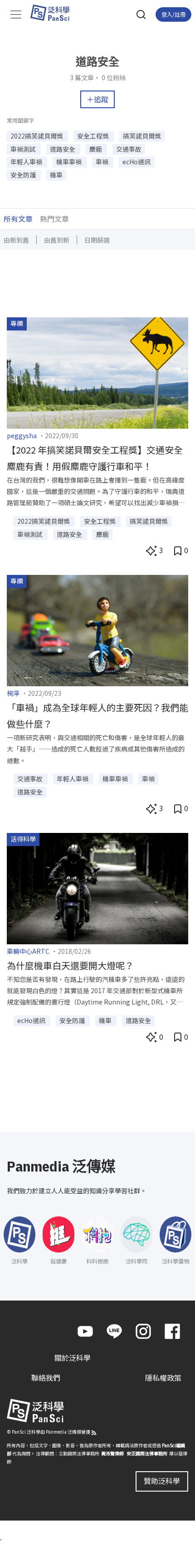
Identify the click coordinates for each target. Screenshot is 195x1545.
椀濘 (13, 693)
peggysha (22, 435)
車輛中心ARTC (28, 951)
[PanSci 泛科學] (54, 12)
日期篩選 (97, 239)
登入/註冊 (173, 14)
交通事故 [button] (128, 148)
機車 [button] (56, 174)
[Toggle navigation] (16, 14)
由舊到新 (56, 239)
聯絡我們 (45, 1377)
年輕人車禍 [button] (27, 161)
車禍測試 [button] (23, 148)
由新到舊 (16, 239)
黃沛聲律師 (112, 1453)
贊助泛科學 (162, 1480)
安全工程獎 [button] (93, 135)
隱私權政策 (163, 1377)
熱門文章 (54, 218)
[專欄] (97, 371)
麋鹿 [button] (96, 148)
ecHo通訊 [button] (136, 161)
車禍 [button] (103, 161)
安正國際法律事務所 (147, 1453)
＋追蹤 (97, 99)
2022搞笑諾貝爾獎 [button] (37, 135)
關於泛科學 (72, 1357)
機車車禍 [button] (69, 161)
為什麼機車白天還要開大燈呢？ (70, 965)
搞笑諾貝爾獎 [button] (142, 135)
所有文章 (18, 218)
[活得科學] (97, 887)
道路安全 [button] (63, 148)
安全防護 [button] (23, 174)
